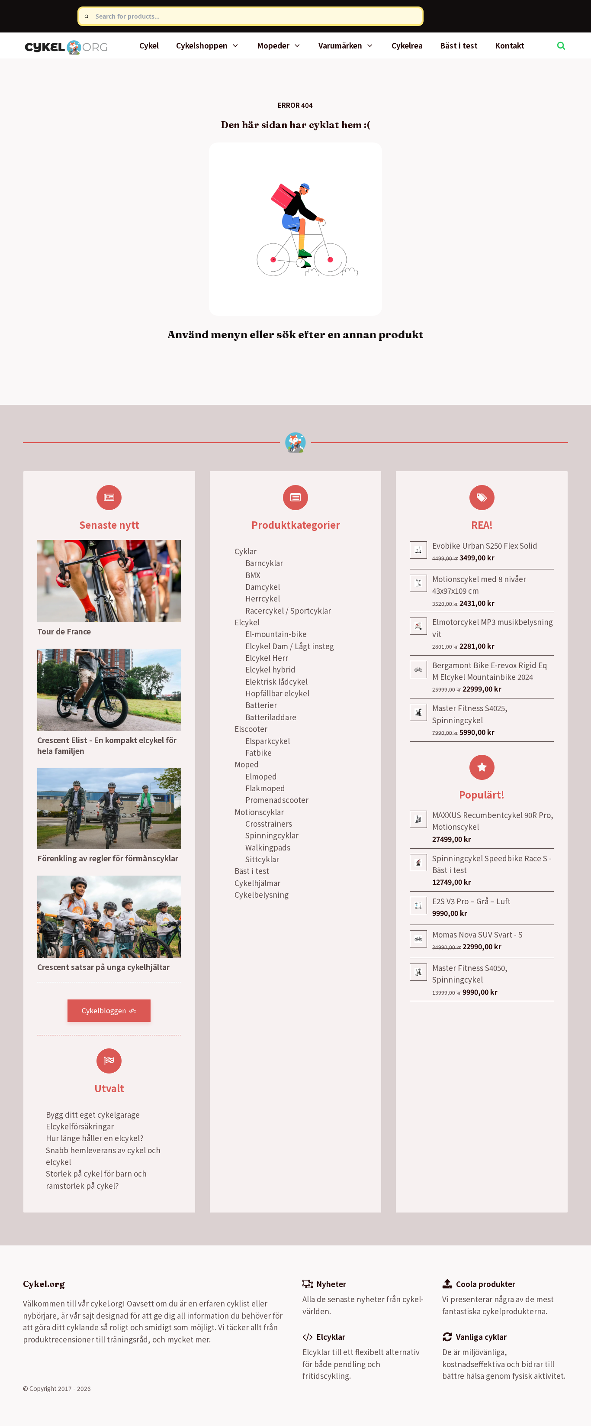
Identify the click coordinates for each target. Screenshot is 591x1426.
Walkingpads (267, 847)
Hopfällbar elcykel (277, 693)
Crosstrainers (268, 823)
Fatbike (258, 752)
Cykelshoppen (202, 45)
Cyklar (245, 551)
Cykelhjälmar (257, 882)
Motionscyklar (259, 811)
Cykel (149, 45)
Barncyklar (264, 562)
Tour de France (64, 631)
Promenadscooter (276, 799)
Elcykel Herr (266, 657)
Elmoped (261, 776)
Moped (246, 764)
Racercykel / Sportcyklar (288, 610)
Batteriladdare (270, 716)
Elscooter (250, 728)
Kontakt (509, 45)
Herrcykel (262, 598)
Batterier (261, 704)
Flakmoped (265, 788)
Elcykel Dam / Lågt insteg (289, 645)
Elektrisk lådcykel (276, 681)
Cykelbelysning (261, 894)
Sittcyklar (262, 859)
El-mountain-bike (276, 633)
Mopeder (273, 45)
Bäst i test (459, 45)
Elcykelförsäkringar (80, 1126)
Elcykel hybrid (270, 669)
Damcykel (262, 586)
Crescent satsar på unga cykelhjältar (103, 966)
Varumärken (340, 45)
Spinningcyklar (272, 835)
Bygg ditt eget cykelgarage (93, 1114)
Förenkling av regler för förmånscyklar (107, 858)
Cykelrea (407, 45)
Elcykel (247, 622)
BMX (252, 574)
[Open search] (561, 45)
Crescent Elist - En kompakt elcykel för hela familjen (107, 745)
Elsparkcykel (267, 740)
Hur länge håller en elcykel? (94, 1137)
